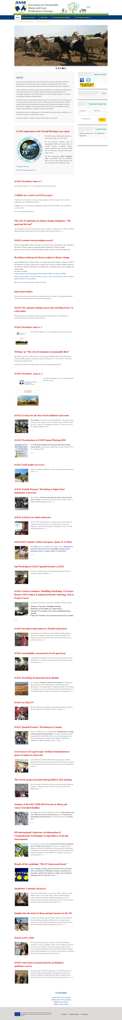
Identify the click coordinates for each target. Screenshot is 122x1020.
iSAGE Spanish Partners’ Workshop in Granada (38, 727)
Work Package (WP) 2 (49, 971)
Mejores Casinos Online (61, 1004)
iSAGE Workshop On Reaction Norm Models (36, 678)
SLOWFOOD (57, 420)
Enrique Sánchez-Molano (21, 276)
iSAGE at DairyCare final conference (32, 517)
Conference (36, 844)
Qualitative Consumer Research (30, 888)
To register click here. (22, 166)
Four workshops (36, 868)
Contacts (85, 1014)
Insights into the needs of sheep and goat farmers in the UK (43, 913)
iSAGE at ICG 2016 (24, 938)
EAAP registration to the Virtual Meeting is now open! (43, 131)
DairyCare (47, 522)
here (53, 186)
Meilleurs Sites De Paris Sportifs (61, 1000)
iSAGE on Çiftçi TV (24, 702)
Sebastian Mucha (19, 278)
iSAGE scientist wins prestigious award (33, 240)
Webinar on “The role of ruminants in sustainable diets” (41, 352)
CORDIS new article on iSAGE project (33, 195)
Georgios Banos (31, 278)
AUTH (33, 660)
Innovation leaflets (83, 17)
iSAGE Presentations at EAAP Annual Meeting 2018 (40, 440)
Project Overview (28, 18)
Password (97, 110)
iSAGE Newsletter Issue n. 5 (28, 181)
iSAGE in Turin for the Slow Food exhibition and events (41, 415)
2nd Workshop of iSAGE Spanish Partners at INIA (39, 566)
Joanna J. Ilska (47, 276)
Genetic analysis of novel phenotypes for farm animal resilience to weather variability (40, 273)
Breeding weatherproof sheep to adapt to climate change (41, 257)
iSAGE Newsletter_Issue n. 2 (28, 373)
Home (18, 17)
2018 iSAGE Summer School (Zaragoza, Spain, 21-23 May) (43, 542)
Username (82, 110)
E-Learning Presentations (25, 22)
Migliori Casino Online (61, 1002)
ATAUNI (56, 633)
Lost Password (86, 118)
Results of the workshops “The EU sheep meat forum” (40, 864)
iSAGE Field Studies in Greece (29, 464)
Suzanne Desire (57, 276)
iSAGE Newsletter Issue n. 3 (28, 327)
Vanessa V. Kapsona (36, 276)
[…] (61, 231)
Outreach (43, 18)
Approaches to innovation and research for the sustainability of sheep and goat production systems (52, 549)
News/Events (74, 1014)
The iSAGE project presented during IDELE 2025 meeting (43, 779)
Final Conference (43, 22)
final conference (47, 526)
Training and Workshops (60, 18)
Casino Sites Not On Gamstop (61, 997)
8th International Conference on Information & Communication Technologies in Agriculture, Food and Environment (41, 835)
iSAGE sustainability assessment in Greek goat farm (39, 653)
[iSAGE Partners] (61, 45)
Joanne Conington (68, 276)
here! (43, 318)
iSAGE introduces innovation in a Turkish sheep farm (40, 628)
